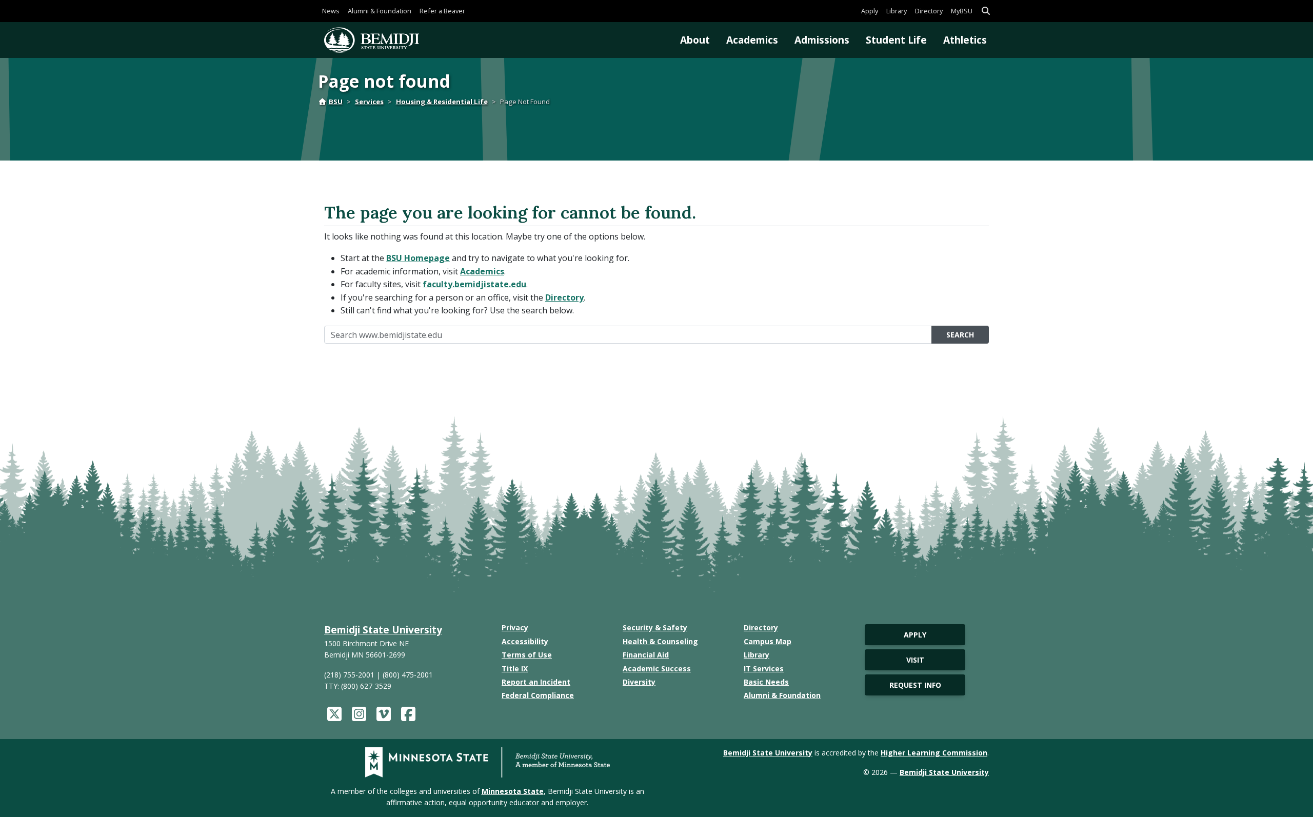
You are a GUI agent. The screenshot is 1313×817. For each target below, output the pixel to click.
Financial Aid (646, 655)
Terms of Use (527, 655)
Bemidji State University (383, 629)
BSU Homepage (418, 258)
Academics (752, 40)
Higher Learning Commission (934, 753)
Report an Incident (536, 682)
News (331, 10)
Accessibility (525, 641)
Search (960, 335)
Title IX (515, 668)
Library (896, 10)
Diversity (639, 682)
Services (369, 101)
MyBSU (961, 10)
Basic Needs (766, 682)
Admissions (821, 40)
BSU (336, 101)
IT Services (764, 668)
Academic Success (657, 668)
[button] (986, 11)
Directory (929, 10)
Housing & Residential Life (442, 101)
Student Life (896, 40)
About (695, 40)
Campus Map (767, 641)
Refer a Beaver (442, 10)
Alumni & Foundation (379, 10)
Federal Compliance (538, 695)
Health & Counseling (660, 641)
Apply (869, 10)
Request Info (915, 685)
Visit (915, 660)
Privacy (515, 627)
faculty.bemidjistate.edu (474, 284)
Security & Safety (655, 627)
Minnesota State (513, 791)
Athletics (965, 40)
